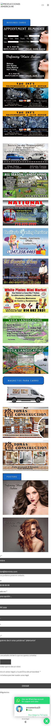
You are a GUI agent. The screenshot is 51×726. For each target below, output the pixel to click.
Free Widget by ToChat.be (38, 715)
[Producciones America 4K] (13, 5)
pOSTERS (12, 476)
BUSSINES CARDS (16, 22)
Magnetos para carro (23, 380)
